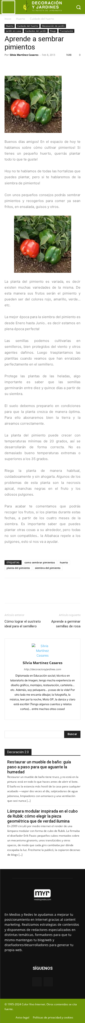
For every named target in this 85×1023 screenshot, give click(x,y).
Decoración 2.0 (18, 752)
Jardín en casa (13, 30)
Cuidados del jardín (35, 30)
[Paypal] (35, 713)
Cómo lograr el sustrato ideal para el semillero (23, 623)
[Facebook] (9, 65)
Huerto (20, 19)
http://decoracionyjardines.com (42, 669)
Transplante (66, 30)
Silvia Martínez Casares (24, 54)
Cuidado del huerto (42, 19)
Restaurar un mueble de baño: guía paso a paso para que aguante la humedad (39, 767)
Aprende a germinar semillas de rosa (65, 623)
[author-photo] (42, 655)
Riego (53, 30)
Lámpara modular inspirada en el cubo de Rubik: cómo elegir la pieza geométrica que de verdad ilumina (42, 816)
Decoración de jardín (53, 25)
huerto (64, 562)
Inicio (8, 19)
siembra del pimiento (48, 568)
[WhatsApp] (40, 65)
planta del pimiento (18, 568)
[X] (19, 65)
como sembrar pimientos (39, 562)
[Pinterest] (29, 65)
